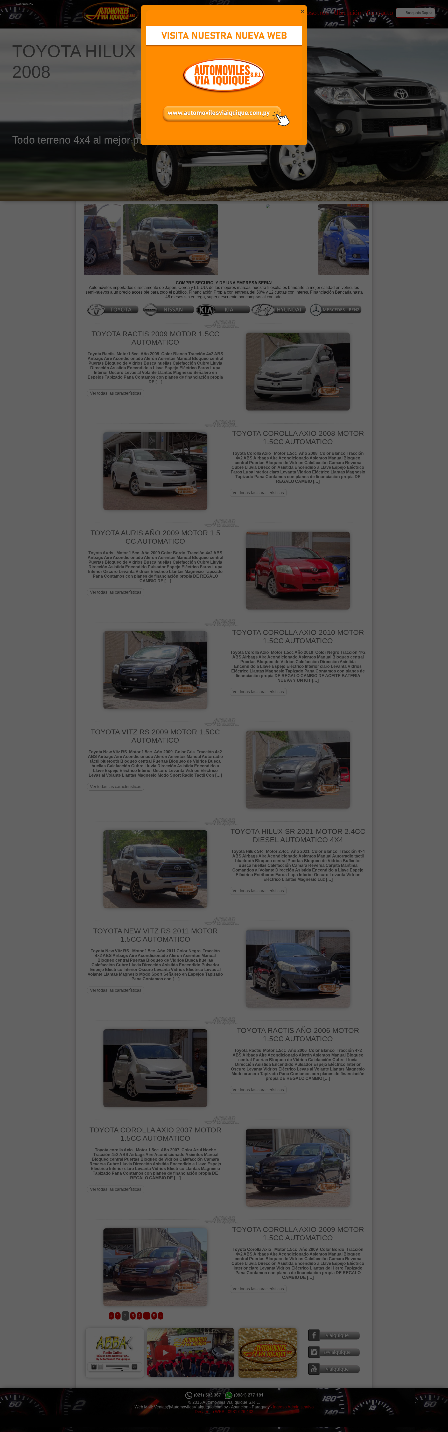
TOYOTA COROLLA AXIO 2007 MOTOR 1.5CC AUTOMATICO (155, 1134)
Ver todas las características (115, 393)
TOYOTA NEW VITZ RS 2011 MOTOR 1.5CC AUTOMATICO (155, 935)
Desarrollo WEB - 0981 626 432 (224, 1411)
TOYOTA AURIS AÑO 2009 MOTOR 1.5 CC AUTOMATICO (155, 537)
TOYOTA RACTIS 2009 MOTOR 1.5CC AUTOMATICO (155, 338)
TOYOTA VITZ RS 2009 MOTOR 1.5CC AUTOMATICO (155, 736)
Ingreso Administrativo (293, 1407)
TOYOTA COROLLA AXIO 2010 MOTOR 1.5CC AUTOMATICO (298, 636)
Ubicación (348, 13)
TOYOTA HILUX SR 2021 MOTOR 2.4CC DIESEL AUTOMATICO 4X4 (297, 835)
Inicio (289, 13)
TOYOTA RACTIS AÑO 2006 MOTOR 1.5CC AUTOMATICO (298, 1034)
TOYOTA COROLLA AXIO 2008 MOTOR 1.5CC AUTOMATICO (298, 437)
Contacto (380, 13)
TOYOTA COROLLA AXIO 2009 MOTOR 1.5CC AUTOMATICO (298, 1233)
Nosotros (315, 13)
